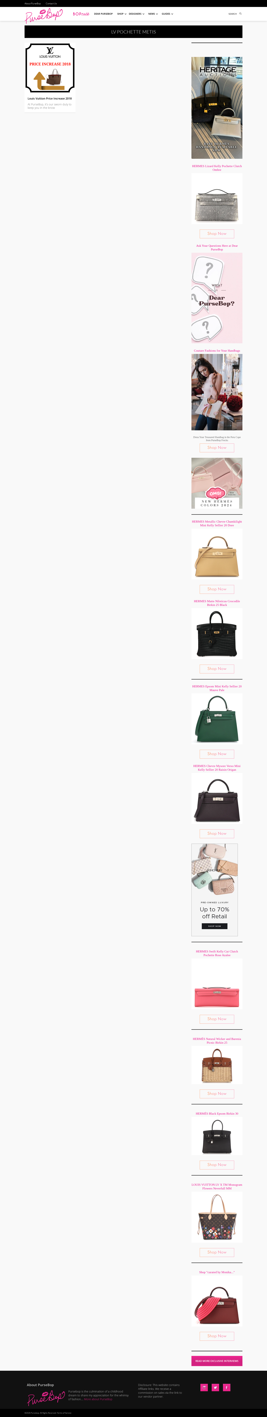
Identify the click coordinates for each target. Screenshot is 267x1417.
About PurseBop (33, 3)
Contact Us (51, 3)
